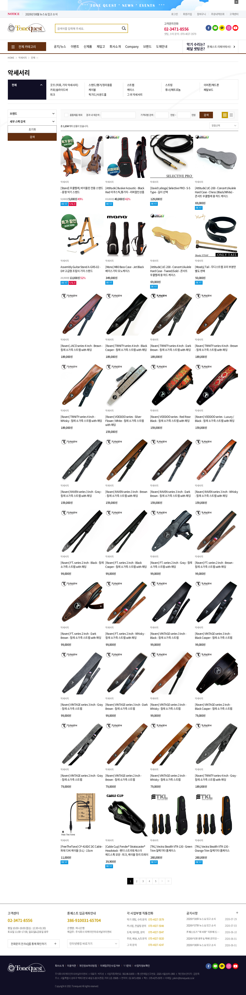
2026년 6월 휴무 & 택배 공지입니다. (204, 938)
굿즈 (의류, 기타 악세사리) (64, 85)
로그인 (174, 14)
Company (132, 46)
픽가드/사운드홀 (97, 94)
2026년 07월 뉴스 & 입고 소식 (41, 14)
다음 (162, 881)
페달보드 (208, 90)
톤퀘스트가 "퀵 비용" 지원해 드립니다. (205, 932)
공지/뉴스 (60, 46)
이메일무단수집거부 (110, 965)
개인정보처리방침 (88, 965)
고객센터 (233, 14)
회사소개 (115, 46)
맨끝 (168, 881)
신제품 (88, 46)
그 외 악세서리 (134, 94)
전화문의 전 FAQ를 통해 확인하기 (29, 944)
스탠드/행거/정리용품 (100, 85)
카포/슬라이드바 (59, 90)
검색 (32, 137)
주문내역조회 (217, 14)
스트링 (169, 85)
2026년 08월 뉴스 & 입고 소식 (201, 919)
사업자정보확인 (142, 965)
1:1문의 (127, 965)
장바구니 (201, 14)
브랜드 (147, 46)
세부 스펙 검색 (17, 121)
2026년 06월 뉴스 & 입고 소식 (201, 945)
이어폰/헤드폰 (211, 85)
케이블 (92, 90)
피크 (52, 94)
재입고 (101, 46)
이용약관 (71, 965)
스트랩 (130, 85)
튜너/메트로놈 (173, 90)
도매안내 (161, 46)
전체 (33, 57)
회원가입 (187, 14)
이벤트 (75, 46)
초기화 (32, 129)
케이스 (130, 90)
